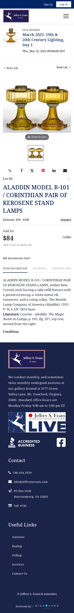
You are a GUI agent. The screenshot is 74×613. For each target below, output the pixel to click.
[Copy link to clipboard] (10, 170)
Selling (17, 555)
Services (18, 564)
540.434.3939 (22, 472)
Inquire (66, 219)
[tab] (15, 270)
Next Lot (62, 67)
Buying (17, 546)
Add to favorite (69, 179)
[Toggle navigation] (66, 16)
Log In (64, 4)
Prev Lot (12, 68)
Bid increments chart (16, 258)
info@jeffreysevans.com (31, 482)
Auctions (18, 537)
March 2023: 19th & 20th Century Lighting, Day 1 (43, 39)
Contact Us (19, 573)
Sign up (48, 4)
